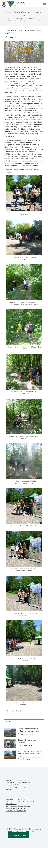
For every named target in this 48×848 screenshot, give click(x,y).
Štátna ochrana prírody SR (16, 799)
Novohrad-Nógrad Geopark (16, 808)
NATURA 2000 (11, 804)
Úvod (9, 18)
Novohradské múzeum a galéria (18, 806)
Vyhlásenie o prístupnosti (31, 831)
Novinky (19, 18)
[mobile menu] (45, 4)
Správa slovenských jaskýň (16, 811)
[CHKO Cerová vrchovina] (14, 4)
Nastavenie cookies (18, 835)
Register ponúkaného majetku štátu (20, 801)
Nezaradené (31, 18)
